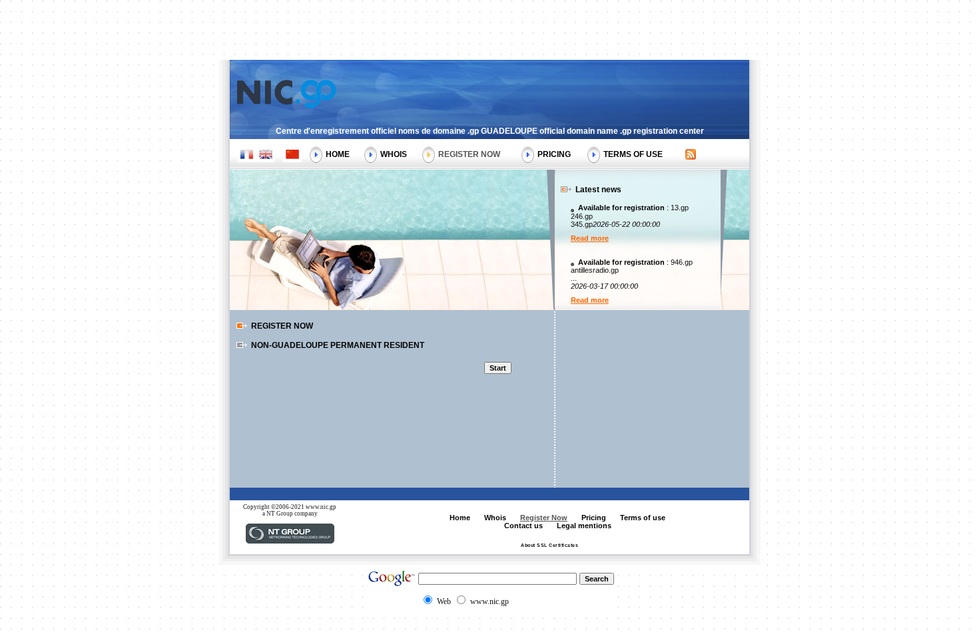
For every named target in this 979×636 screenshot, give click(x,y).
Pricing (554, 154)
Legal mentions (584, 526)
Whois (393, 154)
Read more (590, 238)
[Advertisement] (489, 30)
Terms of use (633, 154)
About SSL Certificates (549, 545)
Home (338, 154)
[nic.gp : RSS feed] (690, 156)
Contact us (523, 526)
